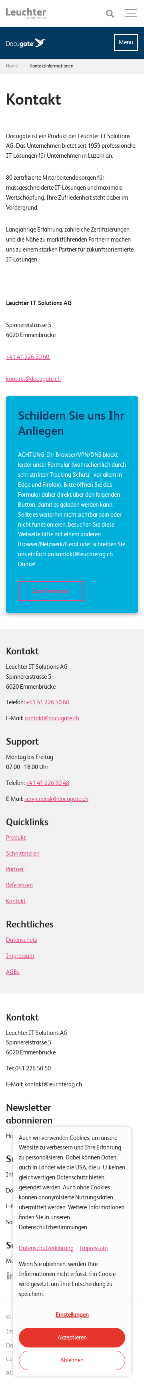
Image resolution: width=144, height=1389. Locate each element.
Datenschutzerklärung (46, 1248)
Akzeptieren (72, 1337)
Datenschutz (21, 939)
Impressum (94, 1248)
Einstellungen (72, 1314)
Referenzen (19, 885)
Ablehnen (72, 1360)
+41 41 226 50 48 (47, 783)
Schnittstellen (23, 853)
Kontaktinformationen (51, 66)
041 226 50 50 (33, 1068)
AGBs (13, 971)
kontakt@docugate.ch (33, 378)
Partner (15, 869)
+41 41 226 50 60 (28, 357)
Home (12, 66)
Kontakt (16, 901)
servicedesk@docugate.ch (56, 798)
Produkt (16, 837)
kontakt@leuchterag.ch (53, 1084)
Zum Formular (50, 590)
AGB (11, 1373)
